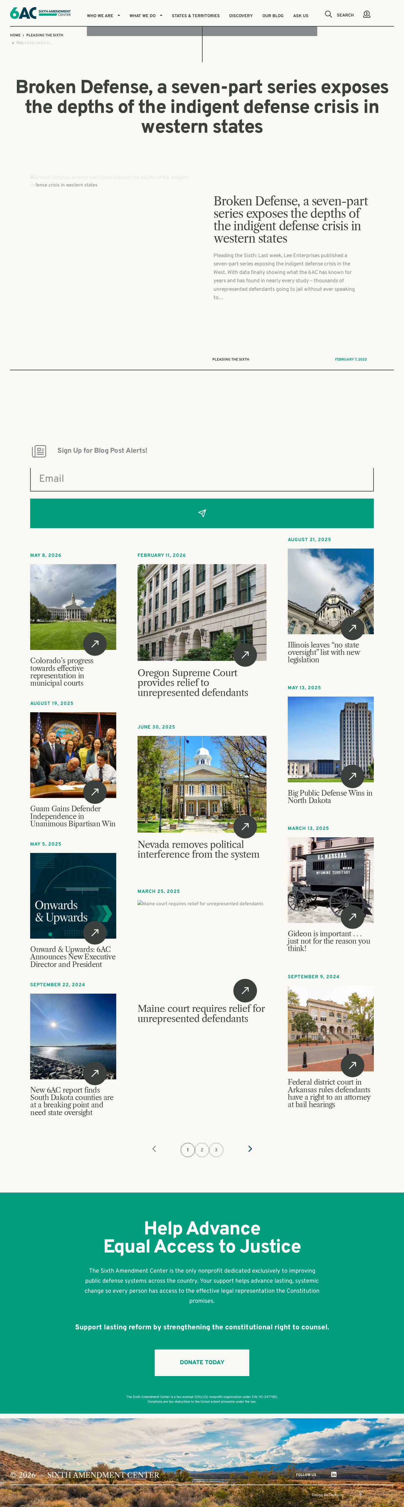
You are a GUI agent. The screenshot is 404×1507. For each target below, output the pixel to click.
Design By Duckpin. (327, 1495)
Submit (202, 513)
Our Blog (273, 16)
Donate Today (202, 1363)
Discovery (241, 16)
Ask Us (300, 16)
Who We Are (100, 16)
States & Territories (196, 16)
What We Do (143, 16)
